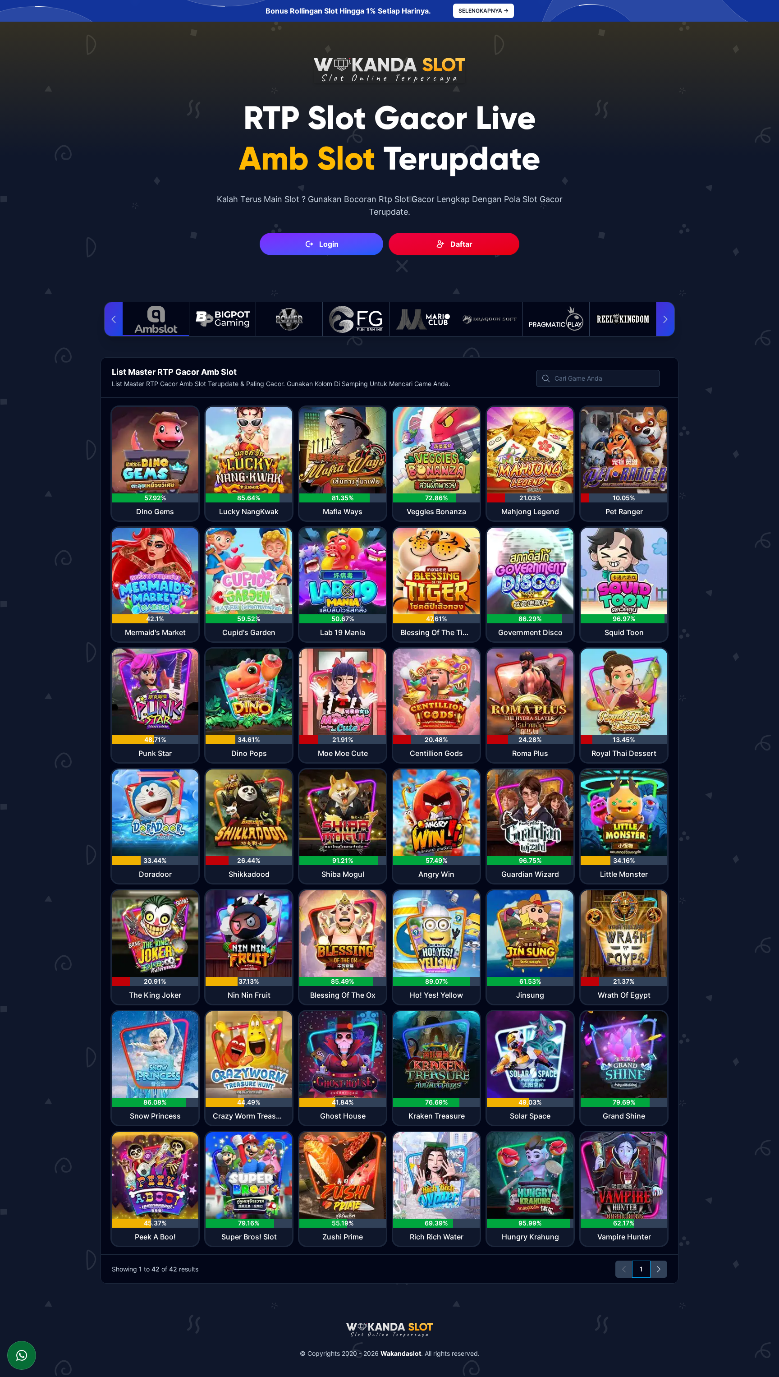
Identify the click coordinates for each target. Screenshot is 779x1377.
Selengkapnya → (483, 10)
